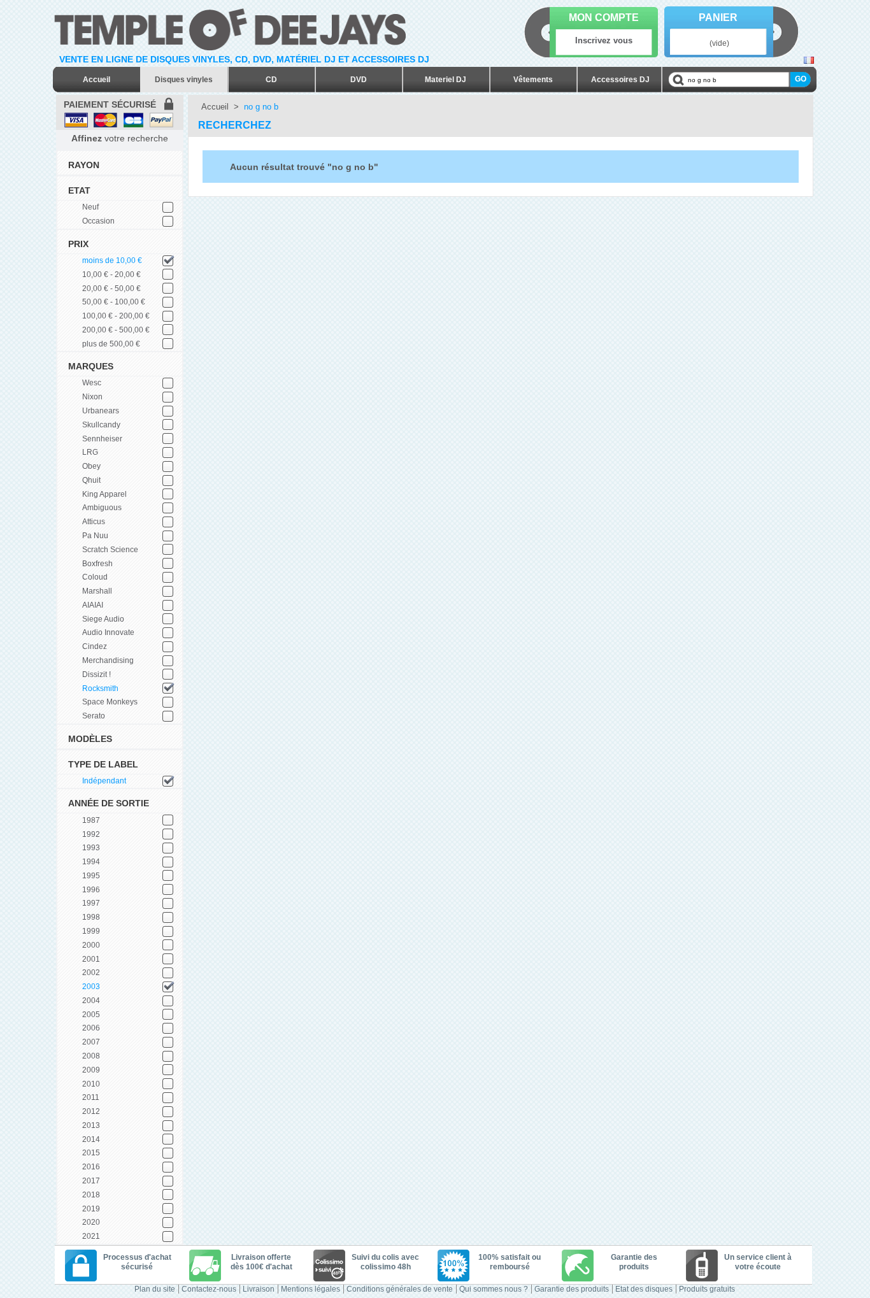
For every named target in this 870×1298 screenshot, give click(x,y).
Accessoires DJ (620, 79)
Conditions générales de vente (399, 1289)
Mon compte (604, 17)
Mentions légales (310, 1289)
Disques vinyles (184, 79)
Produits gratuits (707, 1289)
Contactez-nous (209, 1289)
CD (271, 79)
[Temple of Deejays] (233, 27)
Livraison (259, 1289)
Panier (718, 17)
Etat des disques (644, 1289)
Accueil (96, 79)
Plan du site (154, 1289)
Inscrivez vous (603, 40)
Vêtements (533, 79)
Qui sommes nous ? (493, 1289)
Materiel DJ (445, 79)
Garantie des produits (571, 1289)
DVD (358, 79)
